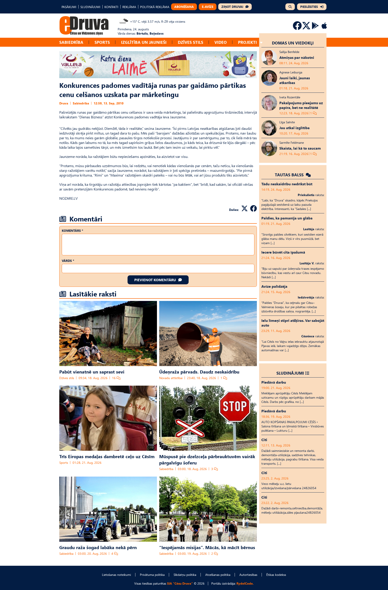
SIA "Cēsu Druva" (180, 583)
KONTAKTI (111, 7)
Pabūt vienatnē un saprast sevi (91, 371)
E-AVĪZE (207, 6)
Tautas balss (290, 174)
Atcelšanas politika (217, 574)
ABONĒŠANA (184, 6)
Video (220, 42)
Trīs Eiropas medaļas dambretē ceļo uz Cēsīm (106, 456)
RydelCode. (245, 583)
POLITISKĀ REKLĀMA (154, 7)
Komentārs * (72, 230)
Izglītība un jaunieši (144, 42)
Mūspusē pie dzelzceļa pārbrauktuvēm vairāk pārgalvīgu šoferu (207, 459)
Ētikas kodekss (276, 574)
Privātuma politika (152, 574)
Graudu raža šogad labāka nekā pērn (98, 547)
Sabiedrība (71, 42)
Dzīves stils (190, 42)
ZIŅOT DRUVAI (232, 6)
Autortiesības (248, 574)
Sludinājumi (290, 373)
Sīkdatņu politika (185, 574)
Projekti (247, 42)
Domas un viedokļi (293, 43)
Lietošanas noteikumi (116, 574)
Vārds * (68, 261)
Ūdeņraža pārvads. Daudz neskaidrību (199, 371)
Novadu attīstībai (171, 378)
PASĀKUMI (69, 7)
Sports (102, 42)
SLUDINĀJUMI (90, 7)
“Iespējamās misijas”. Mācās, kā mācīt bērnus (207, 547)
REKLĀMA (129, 7)
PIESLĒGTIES (309, 6)
